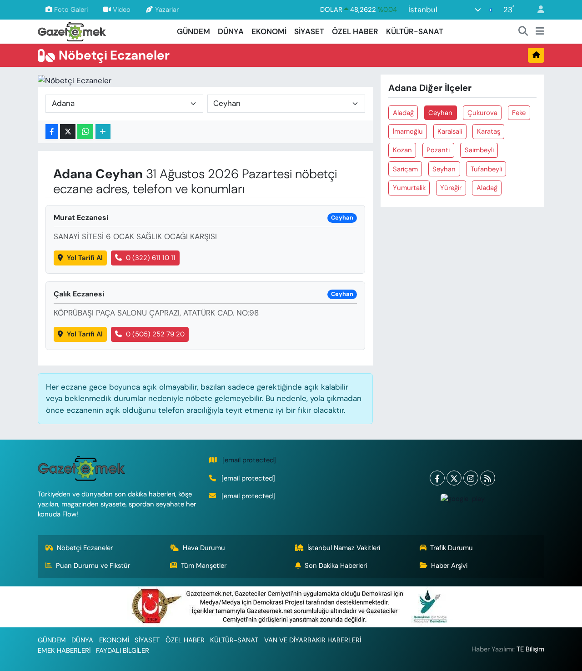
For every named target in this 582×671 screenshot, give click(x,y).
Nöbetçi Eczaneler (85, 547)
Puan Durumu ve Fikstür (93, 565)
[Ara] (523, 32)
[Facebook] (437, 478)
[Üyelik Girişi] (537, 10)
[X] (454, 478)
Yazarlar (167, 9)
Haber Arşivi (449, 565)
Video (121, 9)
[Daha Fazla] (102, 131)
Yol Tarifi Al (85, 257)
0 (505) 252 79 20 (155, 334)
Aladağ (403, 112)
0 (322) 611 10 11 (151, 257)
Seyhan (444, 169)
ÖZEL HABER (355, 31)
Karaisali (449, 131)
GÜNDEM (193, 31)
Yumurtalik (409, 187)
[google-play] (462, 498)
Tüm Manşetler (203, 565)
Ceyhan (440, 112)
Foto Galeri (71, 9)
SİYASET (309, 31)
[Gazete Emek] (72, 31)
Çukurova (482, 112)
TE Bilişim (530, 649)
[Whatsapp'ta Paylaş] (85, 131)
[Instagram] (470, 478)
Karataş (488, 131)
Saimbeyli (479, 150)
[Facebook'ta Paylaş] (51, 131)
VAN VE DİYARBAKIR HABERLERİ (312, 640)
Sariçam (405, 169)
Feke (519, 112)
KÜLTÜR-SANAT (414, 31)
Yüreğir (451, 187)
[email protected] (249, 460)
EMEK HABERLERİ (64, 650)
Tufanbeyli (486, 169)
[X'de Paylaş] (67, 131)
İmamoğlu (408, 131)
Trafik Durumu (451, 547)
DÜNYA (231, 31)
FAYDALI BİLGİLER (122, 650)
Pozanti (438, 150)
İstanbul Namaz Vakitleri (343, 547)
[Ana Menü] (540, 32)
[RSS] (487, 478)
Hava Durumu (204, 547)
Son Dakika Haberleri (336, 565)
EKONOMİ (268, 31)
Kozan (402, 150)
